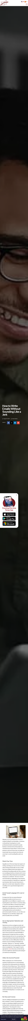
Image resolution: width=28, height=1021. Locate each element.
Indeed (10, 948)
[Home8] (27, 4)
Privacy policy (3, 1019)
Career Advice (15, 418)
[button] (8, 422)
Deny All (13, 1019)
